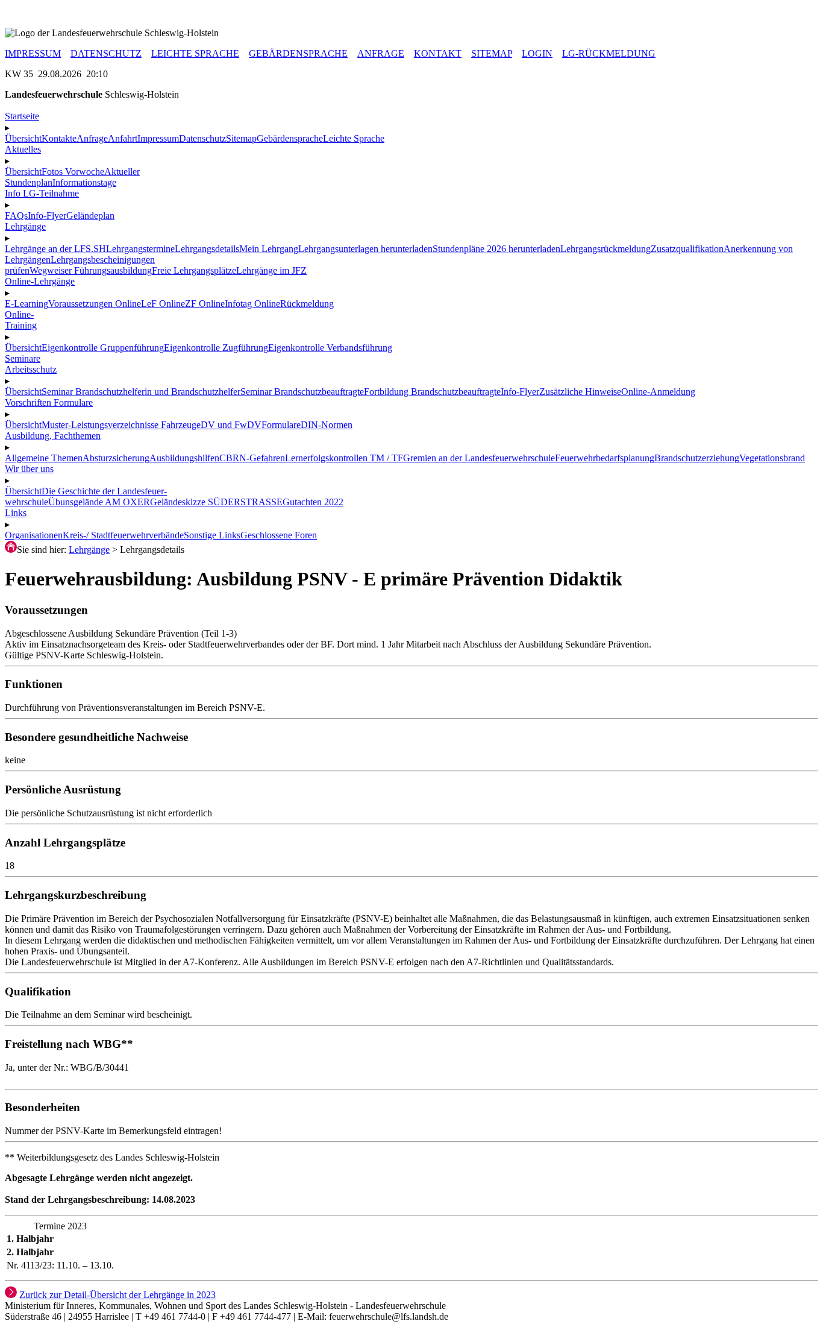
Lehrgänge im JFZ (271, 270)
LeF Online (163, 303)
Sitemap (241, 138)
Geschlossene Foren (278, 535)
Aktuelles (23, 149)
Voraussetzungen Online (94, 303)
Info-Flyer (47, 215)
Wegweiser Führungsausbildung (91, 270)
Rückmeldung (307, 303)
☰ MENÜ (25, 10)
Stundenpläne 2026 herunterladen (496, 249)
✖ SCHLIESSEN (39, 22)
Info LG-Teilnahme (42, 193)
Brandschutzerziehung (696, 458)
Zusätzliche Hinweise (580, 391)
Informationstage (84, 182)
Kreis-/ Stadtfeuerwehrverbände (123, 535)
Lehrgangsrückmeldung (605, 249)
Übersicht (23, 138)
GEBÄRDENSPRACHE (298, 53)
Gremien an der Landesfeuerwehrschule (479, 458)
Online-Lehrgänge (40, 281)
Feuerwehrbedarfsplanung (604, 458)
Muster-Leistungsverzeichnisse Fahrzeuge (121, 425)
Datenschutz (202, 138)
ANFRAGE (380, 53)
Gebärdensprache (290, 138)
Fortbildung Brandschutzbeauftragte (432, 391)
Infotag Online (252, 303)
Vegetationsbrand (772, 458)
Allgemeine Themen (44, 458)
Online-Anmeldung (658, 391)
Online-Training (21, 319)
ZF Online (205, 303)
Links (16, 513)
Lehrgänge (89, 549)
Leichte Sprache (353, 138)
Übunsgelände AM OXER (99, 502)
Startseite (22, 116)
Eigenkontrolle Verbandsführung (330, 347)
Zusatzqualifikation (687, 249)
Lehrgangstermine (140, 249)
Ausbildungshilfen (184, 458)
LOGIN (537, 53)
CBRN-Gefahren (252, 458)
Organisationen (34, 535)
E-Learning (26, 303)
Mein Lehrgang (268, 249)
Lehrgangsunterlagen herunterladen (365, 249)
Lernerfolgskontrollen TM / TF (344, 458)
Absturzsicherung (116, 458)
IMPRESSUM (33, 53)
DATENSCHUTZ (106, 53)
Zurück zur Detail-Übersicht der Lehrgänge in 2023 (117, 1295)
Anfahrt (122, 138)
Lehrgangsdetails (207, 249)
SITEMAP (491, 53)
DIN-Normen (326, 425)
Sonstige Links (212, 535)
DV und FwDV (231, 425)
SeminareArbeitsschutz (31, 363)
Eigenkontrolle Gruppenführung (103, 347)
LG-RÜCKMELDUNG (609, 53)
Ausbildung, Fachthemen (53, 435)
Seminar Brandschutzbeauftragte (302, 391)
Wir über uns (29, 469)
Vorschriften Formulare (49, 402)
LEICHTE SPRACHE (195, 53)
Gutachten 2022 (313, 502)
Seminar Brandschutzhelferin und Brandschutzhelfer (141, 391)
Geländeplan (90, 215)
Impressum (158, 138)
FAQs (16, 215)
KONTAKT (438, 53)
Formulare (281, 425)
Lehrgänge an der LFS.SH (55, 249)
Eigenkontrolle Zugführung (216, 347)
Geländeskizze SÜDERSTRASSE (216, 502)
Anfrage (92, 138)
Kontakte (59, 138)
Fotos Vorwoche (73, 171)
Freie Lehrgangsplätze (194, 270)
